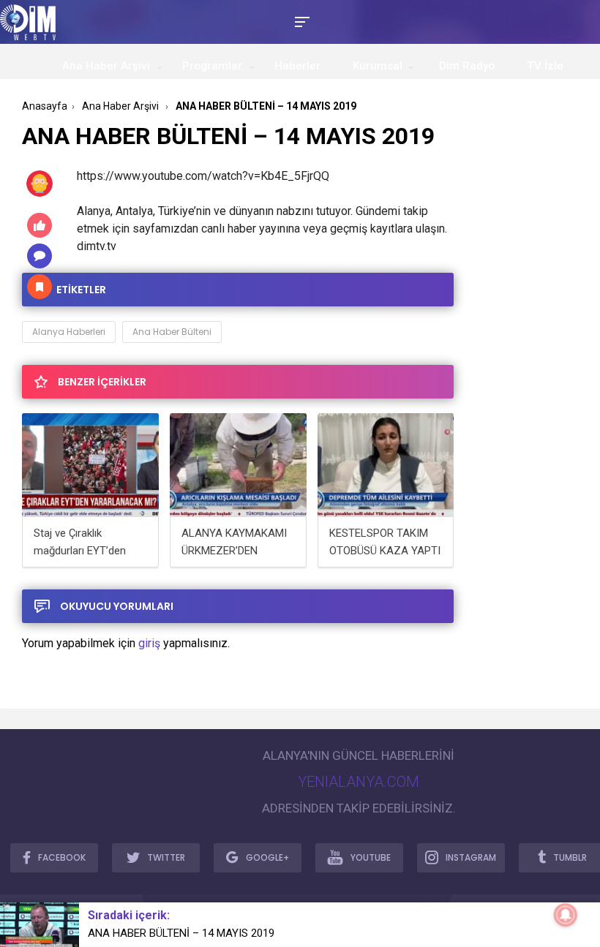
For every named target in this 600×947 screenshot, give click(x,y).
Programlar (212, 65)
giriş (149, 643)
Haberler (297, 65)
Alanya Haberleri (68, 331)
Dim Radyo (467, 65)
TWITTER (166, 857)
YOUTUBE (370, 857)
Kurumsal (377, 65)
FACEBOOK (62, 857)
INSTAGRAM (471, 857)
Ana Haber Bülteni (171, 331)
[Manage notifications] (565, 915)
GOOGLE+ (267, 857)
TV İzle (545, 65)
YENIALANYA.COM (358, 782)
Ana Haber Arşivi (106, 65)
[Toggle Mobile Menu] (300, 20)
